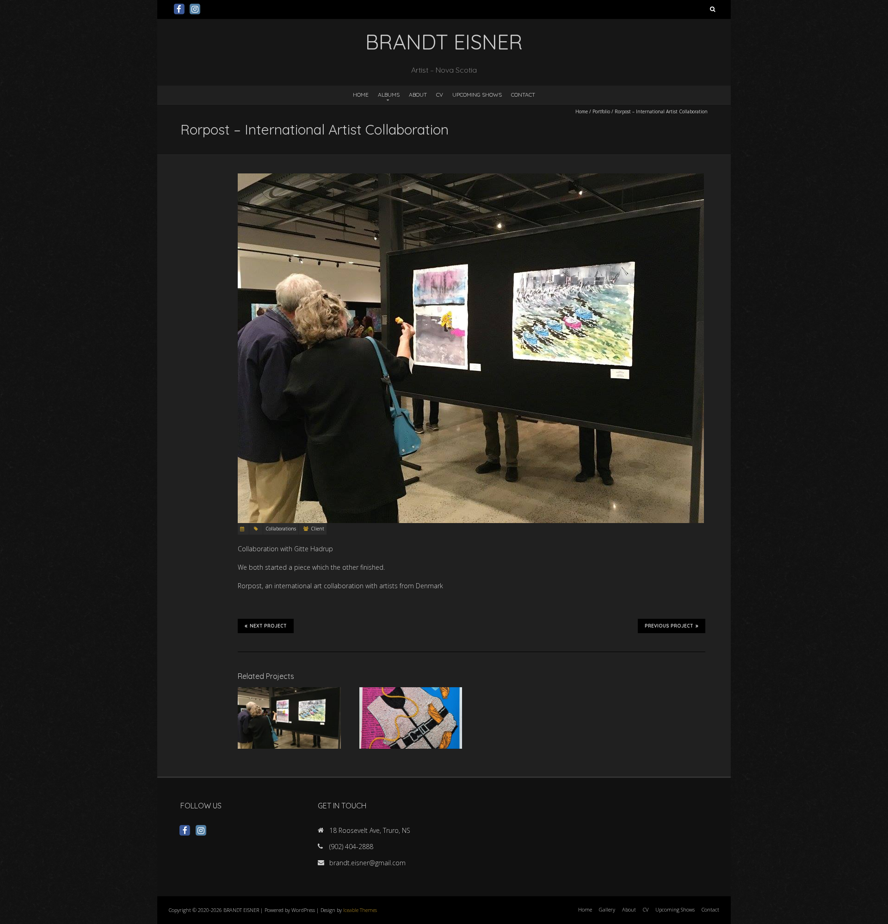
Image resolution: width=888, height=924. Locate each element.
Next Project (268, 626)
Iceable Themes (360, 909)
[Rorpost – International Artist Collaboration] (289, 691)
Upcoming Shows (477, 94)
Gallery (607, 909)
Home (361, 94)
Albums (389, 94)
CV (439, 94)
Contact (523, 94)
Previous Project (669, 626)
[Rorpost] (410, 691)
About (418, 94)
